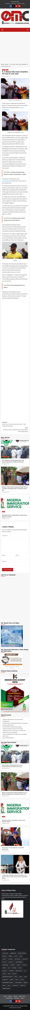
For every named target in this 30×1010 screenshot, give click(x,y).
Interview (11, 970)
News (3, 69)
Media (16, 976)
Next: (15, 429)
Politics (22, 979)
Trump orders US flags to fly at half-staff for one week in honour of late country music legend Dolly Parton (15, 877)
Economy (10, 959)
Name (3, 555)
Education (24, 959)
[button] (2, 29)
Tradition (22, 985)
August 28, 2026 (6, 463)
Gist (9, 967)
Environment (5, 964)
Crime (20, 956)
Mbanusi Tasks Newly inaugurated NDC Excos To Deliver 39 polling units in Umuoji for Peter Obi (15, 488)
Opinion (19, 3)
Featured (12, 964)
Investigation (19, 970)
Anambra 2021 (13, 953)
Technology (15, 985)
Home (5, 996)
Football (24, 964)
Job (25, 970)
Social (3, 985)
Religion (25, 982)
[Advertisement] (15, 47)
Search (23, 3)
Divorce (4, 959)
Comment (5, 535)
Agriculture (5, 953)
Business (4, 456)
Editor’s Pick (22, 996)
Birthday (4, 956)
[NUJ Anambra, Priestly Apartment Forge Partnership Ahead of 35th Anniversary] (15, 449)
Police (16, 979)
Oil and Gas (5, 979)
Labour (4, 973)
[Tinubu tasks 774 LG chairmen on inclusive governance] (15, 836)
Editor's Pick (17, 959)
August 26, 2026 (6, 518)
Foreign (4, 967)
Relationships (18, 982)
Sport (7, 69)
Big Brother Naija (22, 953)
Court (15, 956)
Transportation (6, 988)
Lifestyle (14, 973)
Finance (18, 964)
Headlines (14, 967)
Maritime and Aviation (7, 976)
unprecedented (6, 181)
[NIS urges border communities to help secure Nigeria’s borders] (15, 504)
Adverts (10, 996)
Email (17, 555)
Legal (9, 973)
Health (20, 967)
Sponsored (16, 998)
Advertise (14, 3)
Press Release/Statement (7, 982)
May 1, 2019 (5, 76)
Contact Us (8, 3)
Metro (20, 976)
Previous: (14, 424)
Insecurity (4, 970)
